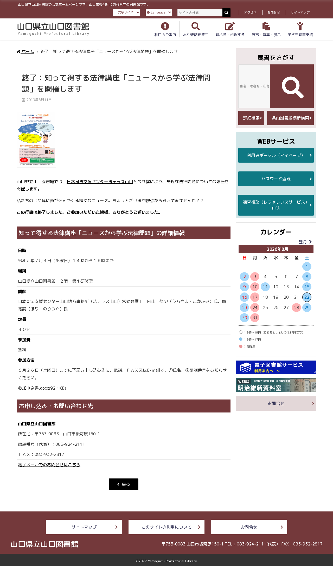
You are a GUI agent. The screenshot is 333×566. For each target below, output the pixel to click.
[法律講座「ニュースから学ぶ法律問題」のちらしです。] (36, 142)
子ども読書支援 (300, 34)
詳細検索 (251, 118)
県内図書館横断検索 (290, 118)
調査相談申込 (276, 205)
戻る (126, 484)
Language (158, 12)
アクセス (250, 12)
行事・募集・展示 (266, 34)
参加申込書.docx (33, 388)
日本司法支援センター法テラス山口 (100, 181)
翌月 (303, 242)
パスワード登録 (276, 179)
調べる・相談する (230, 34)
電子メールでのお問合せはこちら (49, 465)
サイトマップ (300, 12)
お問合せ (273, 12)
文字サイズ (125, 12)
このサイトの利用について (166, 527)
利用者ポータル (276, 155)
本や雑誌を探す (195, 34)
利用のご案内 (165, 34)
